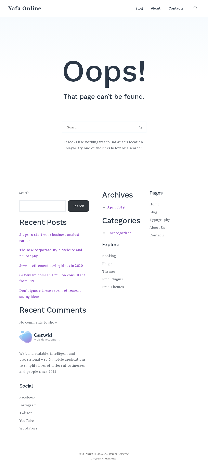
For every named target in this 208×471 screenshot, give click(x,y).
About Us (157, 227)
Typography (160, 219)
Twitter (25, 412)
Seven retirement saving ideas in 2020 (51, 265)
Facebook (27, 397)
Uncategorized (119, 233)
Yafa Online (24, 8)
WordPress (28, 428)
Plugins (108, 263)
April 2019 (116, 207)
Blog (139, 8)
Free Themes (113, 286)
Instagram (28, 405)
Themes (108, 271)
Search (24, 192)
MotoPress (111, 458)
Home (155, 204)
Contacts (176, 8)
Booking (109, 255)
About (155, 8)
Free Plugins (112, 279)
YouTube (26, 420)
